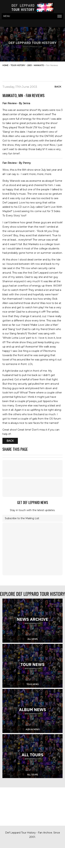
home (5, 65)
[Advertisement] (35, 72)
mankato (39, 65)
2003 (29, 65)
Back (58, 86)
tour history (18, 65)
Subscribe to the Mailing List (22, 518)
